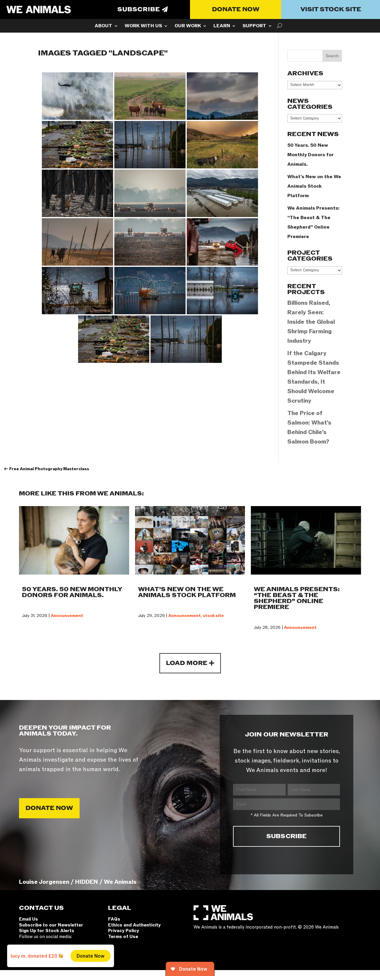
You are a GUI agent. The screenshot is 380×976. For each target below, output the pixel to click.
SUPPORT (254, 26)
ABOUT (103, 26)
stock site (213, 615)
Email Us (28, 919)
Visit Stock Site (330, 9)
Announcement (67, 615)
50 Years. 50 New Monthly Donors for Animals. (310, 155)
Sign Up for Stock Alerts (46, 931)
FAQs (114, 919)
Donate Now (235, 9)
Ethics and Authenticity (134, 925)
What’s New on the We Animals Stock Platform (314, 186)
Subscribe (138, 9)
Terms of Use (123, 937)
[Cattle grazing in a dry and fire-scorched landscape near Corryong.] (150, 242)
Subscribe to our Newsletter (51, 925)
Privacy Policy (123, 931)
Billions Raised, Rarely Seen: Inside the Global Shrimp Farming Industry (311, 322)
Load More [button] (186, 663)
